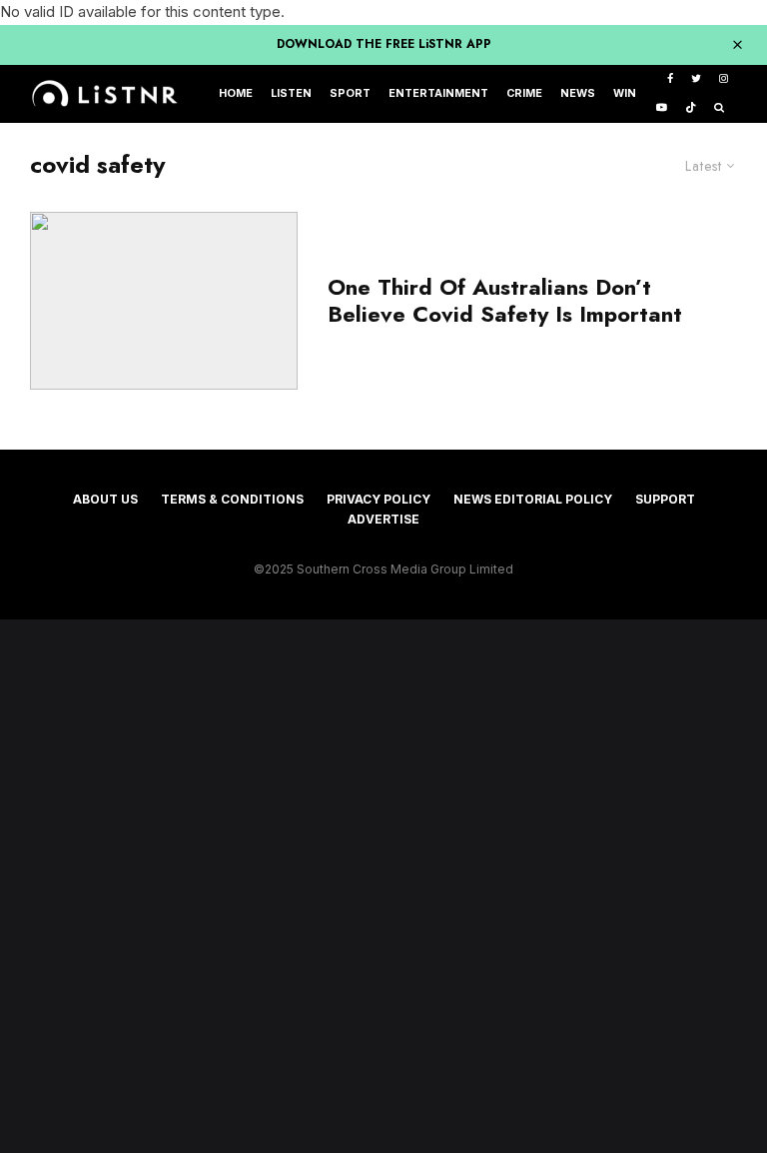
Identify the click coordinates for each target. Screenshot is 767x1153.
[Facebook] (670, 79)
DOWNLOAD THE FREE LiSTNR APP (384, 44)
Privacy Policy (378, 499)
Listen (291, 93)
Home (236, 93)
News (577, 93)
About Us (105, 499)
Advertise (383, 519)
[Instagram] (723, 79)
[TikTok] (690, 108)
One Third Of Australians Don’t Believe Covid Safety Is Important (505, 300)
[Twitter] (696, 79)
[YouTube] (661, 108)
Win (624, 93)
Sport (350, 93)
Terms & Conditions (232, 499)
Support (665, 499)
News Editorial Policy (532, 499)
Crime (524, 93)
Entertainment (438, 93)
